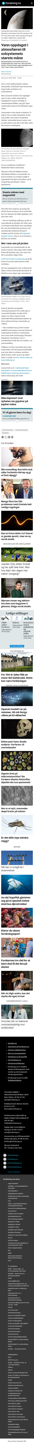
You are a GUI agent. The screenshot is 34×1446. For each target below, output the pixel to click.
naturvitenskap (21, 430)
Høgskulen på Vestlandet (15, 1230)
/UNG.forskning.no (14, 1163)
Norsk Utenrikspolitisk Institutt (17, 1337)
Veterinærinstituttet (14, 1427)
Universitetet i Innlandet (15, 1409)
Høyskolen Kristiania (14, 1232)
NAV (9, 1250)
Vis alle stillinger (17, 646)
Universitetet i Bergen (14, 1406)
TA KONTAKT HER (9, 416)
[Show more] (17, 204)
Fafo (9, 1201)
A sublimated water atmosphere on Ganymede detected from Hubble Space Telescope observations (16, 370)
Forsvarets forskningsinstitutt (17, 1208)
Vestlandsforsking (13, 1424)
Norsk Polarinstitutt (14, 1329)
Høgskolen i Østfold (14, 1224)
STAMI (10, 1380)
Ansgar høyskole (13, 1183)
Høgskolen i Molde (13, 1221)
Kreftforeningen (13, 1240)
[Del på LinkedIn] (8, 437)
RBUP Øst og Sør (13, 1360)
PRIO (9, 1357)
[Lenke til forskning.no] (14, 2)
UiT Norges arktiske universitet (17, 1401)
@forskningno (13, 1155)
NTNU (10, 1278)
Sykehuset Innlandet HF (15, 1391)
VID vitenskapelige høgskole (16, 1429)
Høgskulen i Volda (13, 1227)
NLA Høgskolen (12, 1266)
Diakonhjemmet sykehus (15, 1193)
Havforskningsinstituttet (15, 1219)
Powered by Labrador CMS (17, 1441)
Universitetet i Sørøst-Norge (16, 1417)
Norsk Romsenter (13, 1334)
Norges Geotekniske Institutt (16, 1315)
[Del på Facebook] (2, 437)
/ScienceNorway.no (14, 1167)
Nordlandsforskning (14, 1313)
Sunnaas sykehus (13, 1388)
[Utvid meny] (31, 3)
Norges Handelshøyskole (15, 1318)
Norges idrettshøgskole (15, 1326)
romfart (5, 433)
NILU (9, 1260)
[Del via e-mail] (12, 437)
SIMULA (10, 1367)
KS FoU (10, 1238)
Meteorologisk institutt (15, 1248)
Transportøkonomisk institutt (17, 1398)
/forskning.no (12, 1159)
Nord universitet (13, 1310)
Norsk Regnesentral (14, 1331)
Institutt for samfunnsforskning (17, 1235)
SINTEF (10, 1370)
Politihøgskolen (13, 1354)
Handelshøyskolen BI (14, 1216)
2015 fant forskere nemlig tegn (13, 259)
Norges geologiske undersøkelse (18, 1323)
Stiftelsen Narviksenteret (15, 1385)
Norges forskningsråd (14, 1321)
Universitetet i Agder (14, 1403)
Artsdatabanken (13, 1191)
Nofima (10, 1307)
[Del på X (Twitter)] (5, 437)
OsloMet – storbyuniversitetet (17, 1349)
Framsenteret (12, 1211)
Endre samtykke (14, 1172)
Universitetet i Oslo (13, 1411)
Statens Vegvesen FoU (14, 1383)
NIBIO (10, 1253)
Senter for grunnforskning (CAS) (18, 1372)
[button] (2, 618)
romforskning (7, 430)
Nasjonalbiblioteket (14, 1281)
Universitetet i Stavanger (15, 1414)
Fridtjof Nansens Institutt (15, 1213)
